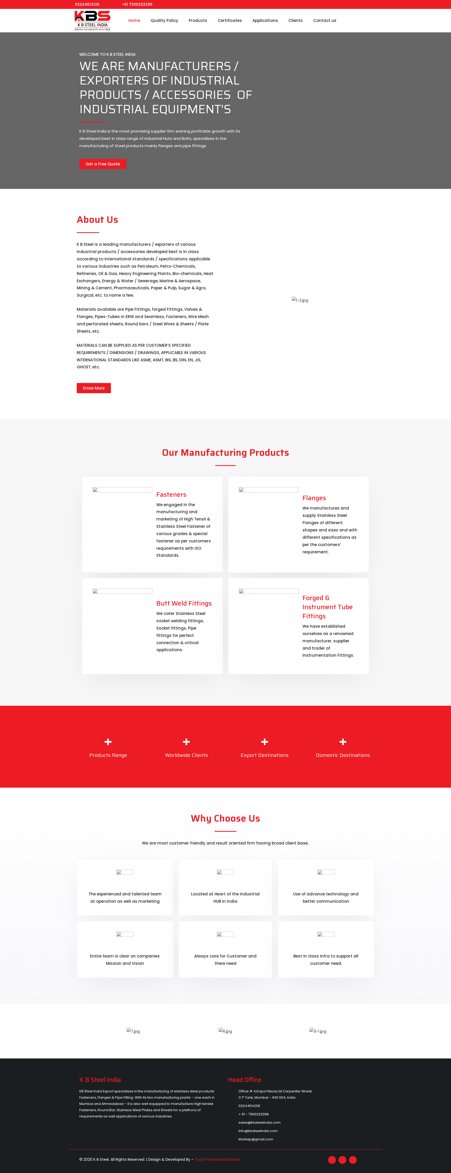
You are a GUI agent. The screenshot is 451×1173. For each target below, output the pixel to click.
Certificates (230, 20)
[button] (80, 1031)
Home (134, 20)
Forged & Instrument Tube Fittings (327, 607)
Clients (295, 20)
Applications (265, 20)
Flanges (314, 498)
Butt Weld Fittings (184, 603)
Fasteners (171, 494)
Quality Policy (164, 20)
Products (198, 20)
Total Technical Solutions (218, 1159)
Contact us (324, 20)
